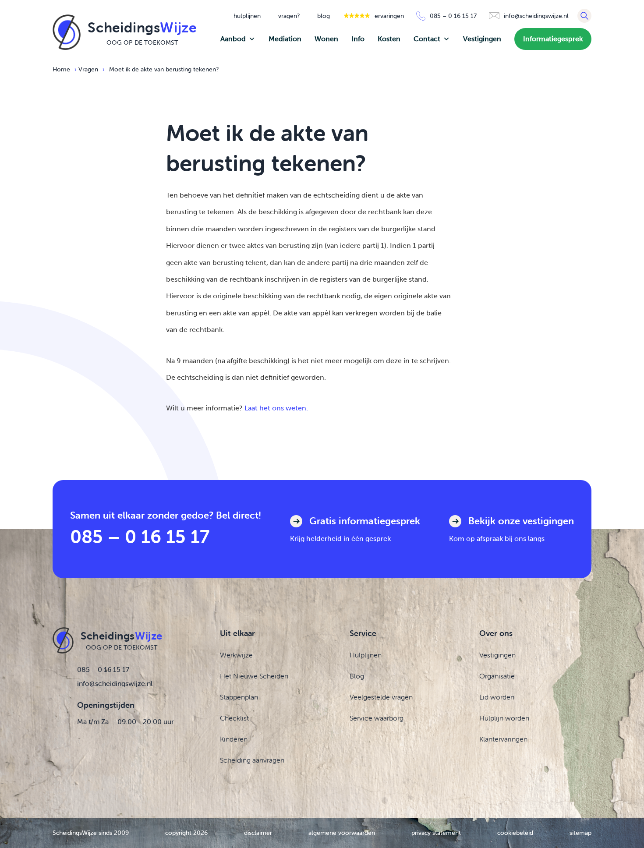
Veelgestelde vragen (381, 697)
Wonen (326, 39)
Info (357, 39)
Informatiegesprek (553, 39)
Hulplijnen (366, 654)
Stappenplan (239, 697)
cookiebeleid (515, 833)
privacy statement (436, 833)
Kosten (389, 39)
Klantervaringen (503, 739)
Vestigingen (482, 39)
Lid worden (496, 697)
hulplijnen (247, 16)
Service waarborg (376, 718)
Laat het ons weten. (276, 408)
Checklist (234, 718)
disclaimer (258, 833)
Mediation (285, 39)
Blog (357, 675)
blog (323, 16)
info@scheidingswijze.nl (114, 683)
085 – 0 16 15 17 (139, 536)
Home (61, 69)
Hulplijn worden (504, 718)
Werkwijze (236, 654)
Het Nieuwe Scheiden (254, 675)
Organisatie (497, 675)
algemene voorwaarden (341, 833)
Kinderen (234, 739)
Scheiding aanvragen (252, 760)
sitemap (580, 833)
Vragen (88, 69)
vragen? (289, 16)
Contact (427, 39)
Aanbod (233, 39)
